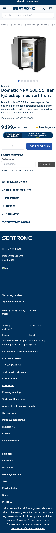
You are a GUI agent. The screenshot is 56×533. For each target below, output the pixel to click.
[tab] (19, 81)
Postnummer (8, 159)
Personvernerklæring (13, 420)
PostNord (7, 502)
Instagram (7, 468)
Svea (4, 481)
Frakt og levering (11, 392)
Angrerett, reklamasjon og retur (19, 406)
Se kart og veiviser (12, 295)
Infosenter (8, 386)
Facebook (7, 461)
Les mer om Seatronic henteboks (20, 352)
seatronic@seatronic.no (15, 372)
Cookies (6, 434)
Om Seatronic (9, 413)
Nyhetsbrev (8, 427)
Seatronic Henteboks (13, 399)
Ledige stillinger (11, 441)
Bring (5, 495)
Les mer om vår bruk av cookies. (28, 529)
